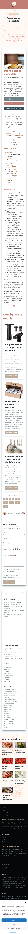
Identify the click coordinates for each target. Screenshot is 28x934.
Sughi (5, 725)
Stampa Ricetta (15, 99)
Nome (6, 532)
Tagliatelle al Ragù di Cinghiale (12, 602)
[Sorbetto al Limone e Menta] (20, 745)
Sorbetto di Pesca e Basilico (12, 604)
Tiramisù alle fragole (19, 767)
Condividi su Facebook (15, 108)
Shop (3, 839)
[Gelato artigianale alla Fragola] (7, 745)
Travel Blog (5, 815)
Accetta (14, 920)
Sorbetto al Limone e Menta (20, 751)
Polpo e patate (14, 656)
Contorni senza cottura (10, 701)
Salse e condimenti (9, 719)
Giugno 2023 (7, 677)
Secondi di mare (8, 721)
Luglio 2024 (7, 669)
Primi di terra (7, 717)
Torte (5, 727)
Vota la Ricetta (7, 549)
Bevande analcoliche (9, 695)
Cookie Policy (13, 932)
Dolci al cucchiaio (14, 14)
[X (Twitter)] (11, 499)
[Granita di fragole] (7, 761)
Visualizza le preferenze (14, 928)
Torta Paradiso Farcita (16, 658)
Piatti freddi (7, 713)
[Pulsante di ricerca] (22, 593)
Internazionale (19, 135)
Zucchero (13, 169)
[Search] (2, 4)
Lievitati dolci (7, 707)
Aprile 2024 (7, 671)
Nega (14, 924)
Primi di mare (7, 715)
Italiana (19, 137)
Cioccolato (13, 171)
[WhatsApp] (17, 502)
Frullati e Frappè (8, 705)
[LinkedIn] (5, 502)
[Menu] (25, 4)
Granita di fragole (5, 767)
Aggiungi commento (10, 555)
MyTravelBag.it (6, 823)
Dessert (9, 135)
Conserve (6, 697)
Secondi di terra (8, 723)
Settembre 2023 (8, 675)
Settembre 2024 (8, 667)
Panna (14, 166)
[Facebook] (5, 499)
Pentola (9, 152)
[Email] (5, 506)
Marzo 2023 (7, 681)
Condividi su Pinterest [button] (14, 103)
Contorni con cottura (10, 699)
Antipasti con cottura (10, 689)
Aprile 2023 (7, 679)
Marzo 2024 (7, 673)
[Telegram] (11, 502)
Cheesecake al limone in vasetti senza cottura (20, 782)
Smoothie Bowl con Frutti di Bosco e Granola (7, 797)
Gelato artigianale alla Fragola (7, 752)
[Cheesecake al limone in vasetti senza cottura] (20, 774)
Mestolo (9, 158)
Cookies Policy (6, 870)
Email (6, 538)
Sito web (6, 544)
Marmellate (7, 711)
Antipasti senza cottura (10, 691)
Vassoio (9, 160)
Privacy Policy (6, 868)
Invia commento (9, 582)
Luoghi (4, 841)
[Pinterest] (17, 499)
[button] (26, 902)
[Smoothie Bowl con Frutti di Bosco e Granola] (7, 790)
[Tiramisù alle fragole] (20, 761)
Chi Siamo (4, 811)
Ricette (4, 837)
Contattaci (5, 813)
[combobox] (12, 593)
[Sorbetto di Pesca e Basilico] (7, 774)
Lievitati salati (7, 709)
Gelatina (14, 175)
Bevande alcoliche (9, 693)
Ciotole (10, 154)
